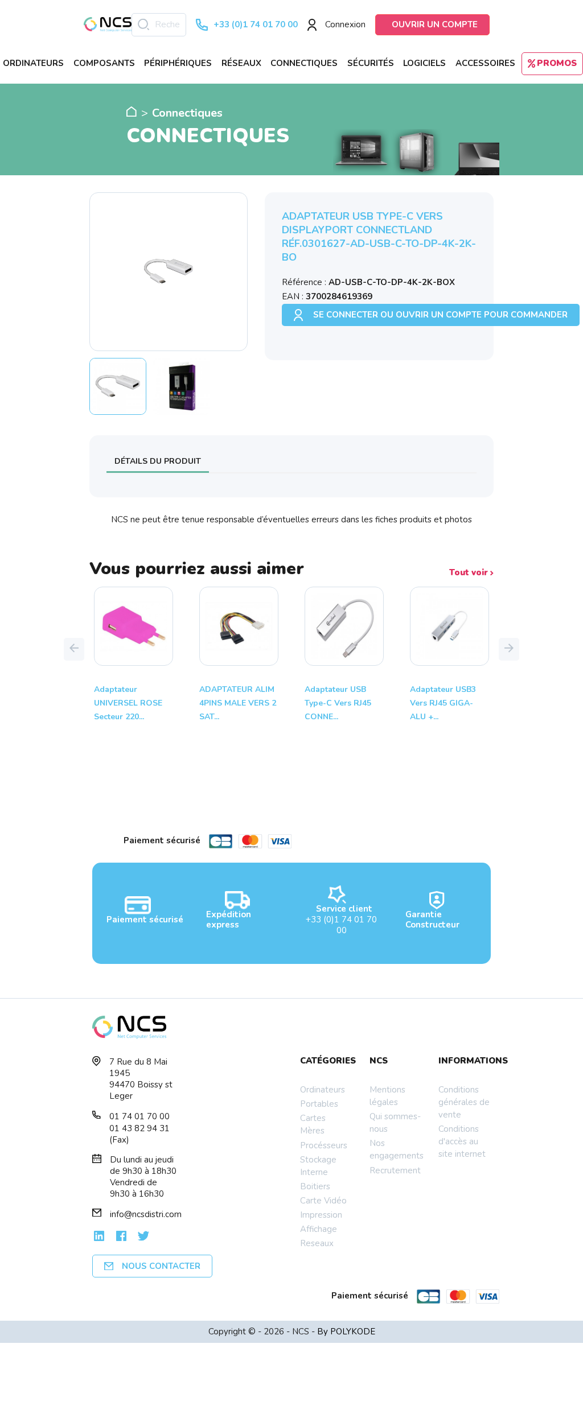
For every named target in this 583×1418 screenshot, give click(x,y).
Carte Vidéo (323, 1200)
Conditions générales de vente (464, 1102)
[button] (74, 649)
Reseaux (317, 1243)
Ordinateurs (322, 1089)
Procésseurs (323, 1145)
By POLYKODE (346, 1331)
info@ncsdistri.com (146, 1214)
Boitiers (315, 1186)
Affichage (318, 1229)
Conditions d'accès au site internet (462, 1141)
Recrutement (395, 1170)
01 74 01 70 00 (139, 1116)
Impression (321, 1215)
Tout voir (469, 573)
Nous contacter (161, 1266)
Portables (319, 1104)
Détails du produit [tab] (157, 461)
